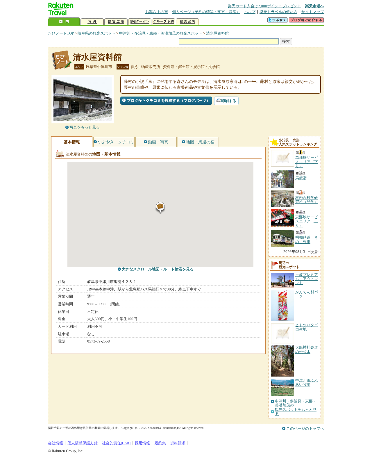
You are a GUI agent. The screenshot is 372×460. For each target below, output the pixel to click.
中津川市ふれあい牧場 (306, 382)
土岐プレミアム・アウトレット (306, 278)
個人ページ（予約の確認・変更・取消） (206, 12)
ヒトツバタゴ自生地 (306, 327)
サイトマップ (312, 12)
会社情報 (55, 443)
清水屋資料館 (217, 33)
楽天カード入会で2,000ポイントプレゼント (264, 6)
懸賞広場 (116, 21)
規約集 (160, 443)
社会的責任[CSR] (116, 443)
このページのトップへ (305, 428)
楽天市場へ (314, 6)
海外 (92, 21)
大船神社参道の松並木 (306, 349)
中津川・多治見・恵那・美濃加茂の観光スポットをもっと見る (295, 407)
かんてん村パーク (306, 294)
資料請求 (177, 443)
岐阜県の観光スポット (96, 33)
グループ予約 (163, 21)
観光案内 (187, 21)
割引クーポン (139, 21)
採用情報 (142, 443)
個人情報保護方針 (82, 443)
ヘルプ (249, 12)
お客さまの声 (156, 12)
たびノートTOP (61, 33)
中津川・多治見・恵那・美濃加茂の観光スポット (160, 33)
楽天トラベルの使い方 (278, 12)
